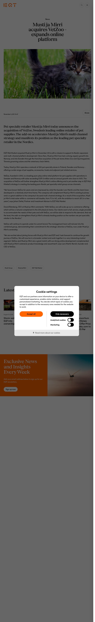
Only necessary (62, 314)
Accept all (31, 314)
